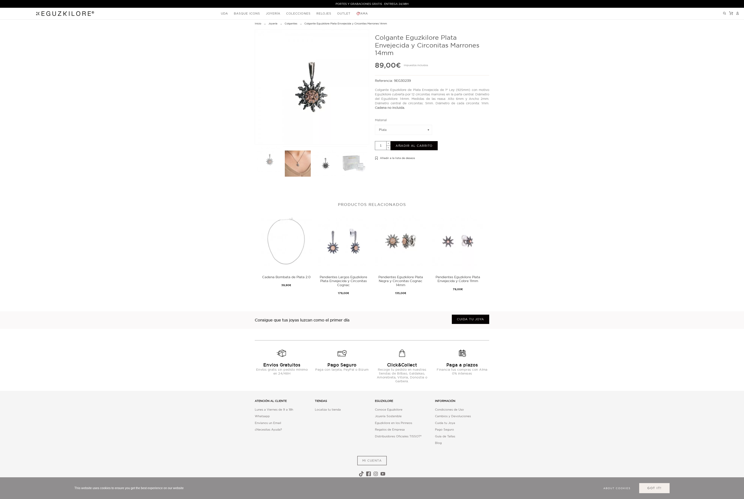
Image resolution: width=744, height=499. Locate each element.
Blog (438, 443)
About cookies (616, 488)
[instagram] (375, 473)
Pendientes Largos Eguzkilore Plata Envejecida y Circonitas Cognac (343, 281)
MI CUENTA (372, 460)
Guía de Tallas (445, 436)
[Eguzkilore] (62, 13)
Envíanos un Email (268, 423)
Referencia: (384, 81)
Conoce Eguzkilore (388, 409)
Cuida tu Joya (445, 423)
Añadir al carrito (414, 146)
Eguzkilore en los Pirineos (393, 423)
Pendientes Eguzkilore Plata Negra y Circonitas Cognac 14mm (400, 281)
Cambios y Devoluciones (453, 416)
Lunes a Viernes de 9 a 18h (274, 409)
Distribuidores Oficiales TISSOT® (398, 436)
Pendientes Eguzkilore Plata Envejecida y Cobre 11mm (458, 279)
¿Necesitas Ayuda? (268, 429)
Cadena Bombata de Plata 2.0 (286, 277)
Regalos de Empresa (390, 429)
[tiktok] (361, 473)
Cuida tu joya (470, 319)
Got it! (654, 488)
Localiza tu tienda (328, 409)
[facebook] (368, 473)
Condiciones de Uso (449, 409)
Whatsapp (262, 416)
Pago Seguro (444, 429)
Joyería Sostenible (388, 416)
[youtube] (383, 473)
